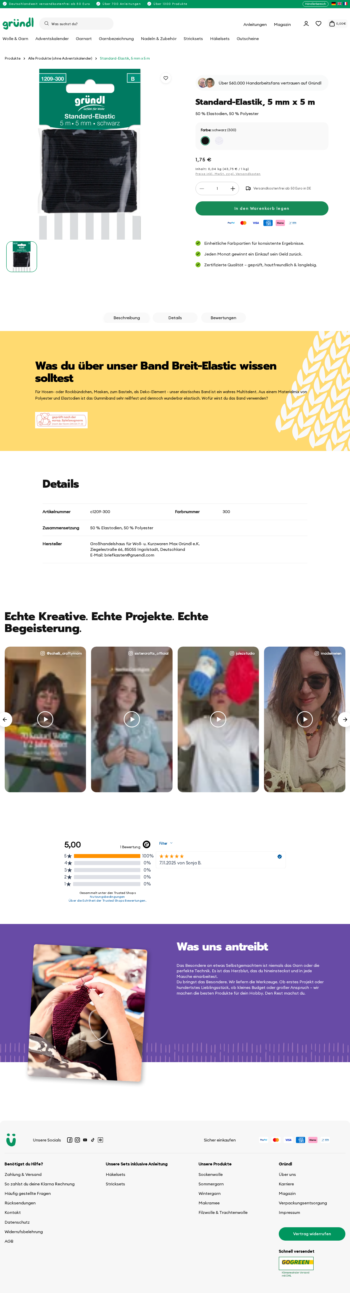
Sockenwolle (211, 1174)
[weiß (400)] (219, 141)
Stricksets (115, 1183)
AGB (9, 1241)
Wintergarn (210, 1193)
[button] (318, 24)
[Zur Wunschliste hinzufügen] (166, 78)
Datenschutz (17, 1222)
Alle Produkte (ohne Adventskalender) (60, 58)
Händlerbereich (315, 4)
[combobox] (76, 23)
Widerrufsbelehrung (24, 1231)
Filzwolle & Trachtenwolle (223, 1212)
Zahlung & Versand (23, 1174)
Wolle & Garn (15, 38)
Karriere (286, 1183)
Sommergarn (211, 1183)
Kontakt (13, 1212)
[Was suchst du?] (47, 23)
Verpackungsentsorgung (303, 1202)
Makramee (209, 1202)
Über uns (287, 1174)
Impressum (289, 1212)
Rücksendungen (20, 1202)
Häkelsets (115, 1174)
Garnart (84, 38)
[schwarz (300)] (205, 141)
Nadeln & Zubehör (159, 38)
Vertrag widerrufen (312, 1233)
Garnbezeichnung (116, 38)
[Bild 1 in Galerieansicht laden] (22, 257)
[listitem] (334, 4)
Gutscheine (248, 38)
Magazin (287, 1193)
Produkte (12, 58)
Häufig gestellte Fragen (28, 1193)
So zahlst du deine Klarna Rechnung (40, 1183)
